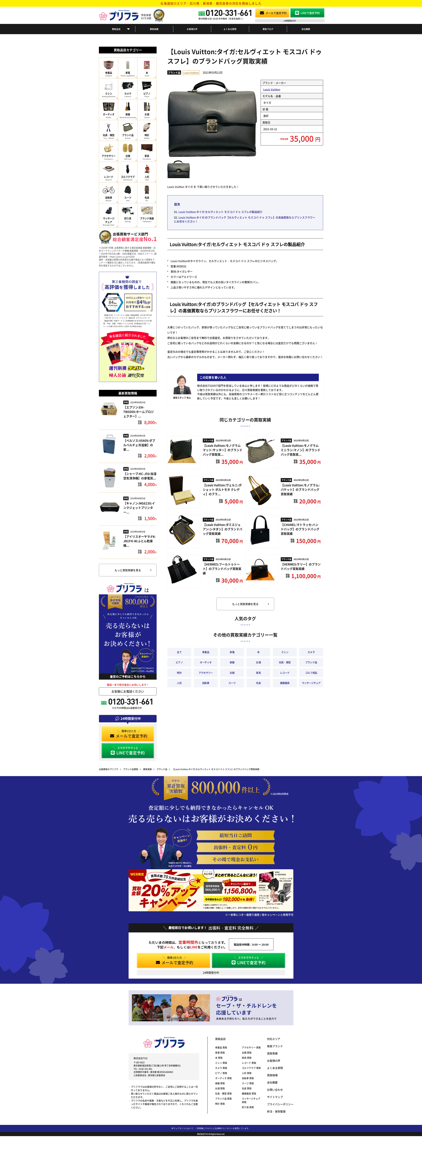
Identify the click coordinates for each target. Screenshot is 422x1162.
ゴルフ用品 (311, 672)
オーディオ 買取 (223, 1078)
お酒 (258, 662)
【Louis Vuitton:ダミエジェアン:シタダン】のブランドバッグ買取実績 (222, 529)
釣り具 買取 (248, 1107)
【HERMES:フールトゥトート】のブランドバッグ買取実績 (222, 568)
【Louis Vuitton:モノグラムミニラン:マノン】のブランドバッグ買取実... (300, 449)
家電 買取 (220, 1052)
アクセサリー (206, 672)
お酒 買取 (220, 1088)
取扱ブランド (275, 1046)
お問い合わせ (275, 1090)
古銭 (232, 672)
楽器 (232, 662)
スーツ (232, 683)
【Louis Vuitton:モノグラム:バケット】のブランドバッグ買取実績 (300, 489)
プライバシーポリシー (280, 1104)
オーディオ (205, 662)
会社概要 (305, 29)
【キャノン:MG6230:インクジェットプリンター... (139, 507)
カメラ (311, 652)
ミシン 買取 (221, 1062)
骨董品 (205, 652)
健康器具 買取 (249, 1093)
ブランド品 (174, 72)
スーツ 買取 (248, 1083)
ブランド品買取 (130, 769)
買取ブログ (268, 29)
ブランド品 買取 (223, 1098)
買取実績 (154, 29)
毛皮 (258, 683)
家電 (126, 402)
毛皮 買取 (247, 1088)
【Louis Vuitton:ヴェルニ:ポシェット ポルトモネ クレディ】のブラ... (222, 489)
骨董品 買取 (221, 1047)
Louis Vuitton (191, 72)
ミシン (284, 652)
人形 (179, 683)
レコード (284, 672)
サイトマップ (275, 1097)
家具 (258, 672)
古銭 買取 (247, 1052)
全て (179, 652)
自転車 (205, 683)
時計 (179, 672)
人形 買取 (247, 1073)
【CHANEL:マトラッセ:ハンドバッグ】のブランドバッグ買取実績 (300, 529)
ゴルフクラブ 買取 (251, 1067)
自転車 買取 (248, 1078)
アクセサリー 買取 (251, 1047)
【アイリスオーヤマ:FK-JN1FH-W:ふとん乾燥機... (139, 541)
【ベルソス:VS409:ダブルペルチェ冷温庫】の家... (139, 445)
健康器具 (284, 683)
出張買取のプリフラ (108, 769)
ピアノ (179, 662)
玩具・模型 (285, 662)
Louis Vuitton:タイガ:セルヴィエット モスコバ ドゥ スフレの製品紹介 (220, 212)
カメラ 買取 (221, 1067)
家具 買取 (247, 1057)
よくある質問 (230, 29)
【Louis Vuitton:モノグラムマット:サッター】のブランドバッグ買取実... (222, 449)
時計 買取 (220, 1103)
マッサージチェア (311, 683)
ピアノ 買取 (221, 1073)
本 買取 (219, 1057)
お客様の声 (192, 29)
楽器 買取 (220, 1083)
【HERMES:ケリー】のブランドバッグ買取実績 (301, 566)
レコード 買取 (249, 1062)
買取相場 (272, 1075)
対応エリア (273, 1039)
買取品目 (116, 29)
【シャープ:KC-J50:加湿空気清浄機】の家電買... (139, 475)
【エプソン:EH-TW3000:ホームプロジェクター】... (138, 411)
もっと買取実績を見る (128, 570)
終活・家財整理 (276, 1111)
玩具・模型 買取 (223, 1093)
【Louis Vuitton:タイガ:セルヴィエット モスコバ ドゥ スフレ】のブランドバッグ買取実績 (215, 769)
